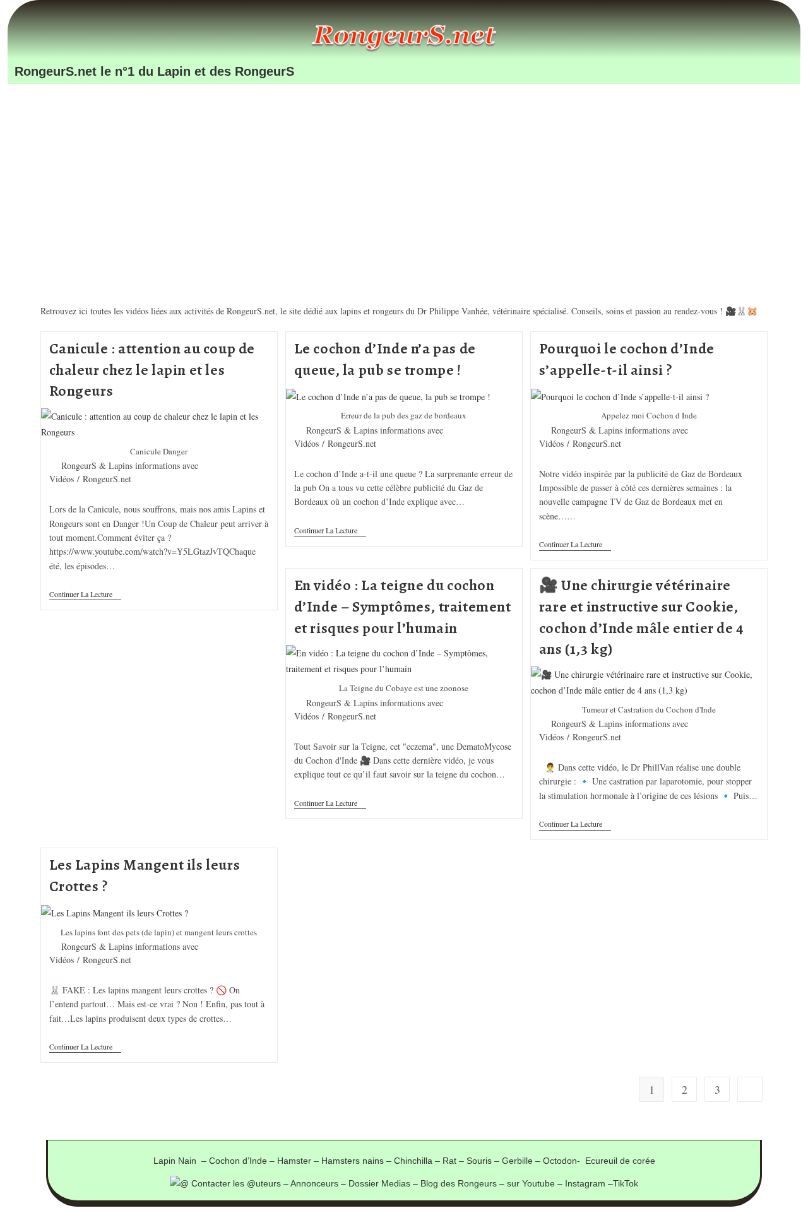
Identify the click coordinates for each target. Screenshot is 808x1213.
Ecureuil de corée (620, 1161)
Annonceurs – (319, 1183)
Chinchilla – (418, 1161)
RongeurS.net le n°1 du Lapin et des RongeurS (154, 71)
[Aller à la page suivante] (750, 1089)
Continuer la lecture (85, 594)
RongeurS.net (107, 479)
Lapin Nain (177, 1161)
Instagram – (589, 1183)
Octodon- (564, 1161)
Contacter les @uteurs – (239, 1183)
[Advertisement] (404, 176)
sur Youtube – (536, 1183)
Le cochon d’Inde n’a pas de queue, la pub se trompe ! (385, 359)
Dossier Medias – (384, 1183)
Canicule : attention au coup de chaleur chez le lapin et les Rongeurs (152, 369)
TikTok (625, 1183)
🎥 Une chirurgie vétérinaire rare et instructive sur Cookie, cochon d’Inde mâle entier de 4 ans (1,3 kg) (641, 617)
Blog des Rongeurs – (463, 1183)
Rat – (454, 1161)
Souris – (484, 1161)
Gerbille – (522, 1161)
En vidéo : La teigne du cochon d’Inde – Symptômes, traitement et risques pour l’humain (402, 606)
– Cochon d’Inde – (239, 1161)
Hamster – (299, 1161)
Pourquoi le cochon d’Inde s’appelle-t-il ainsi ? (627, 359)
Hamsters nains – (357, 1161)
